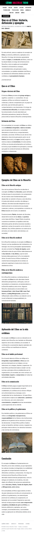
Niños (22, 12)
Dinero (17, 12)
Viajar (16, 7)
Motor (12, 12)
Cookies (28, 523)
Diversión (28, 7)
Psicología (15, 10)
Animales (28, 10)
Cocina (21, 7)
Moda (22, 10)
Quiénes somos (5, 523)
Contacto (13, 523)
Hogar (5, 7)
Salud (10, 7)
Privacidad (21, 523)
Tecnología (6, 10)
